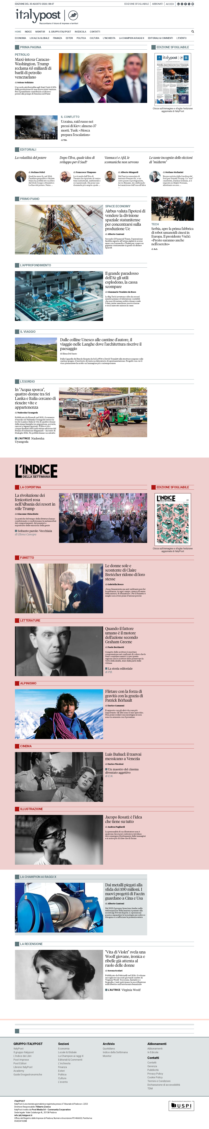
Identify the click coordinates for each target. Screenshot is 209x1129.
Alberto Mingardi (129, 172)
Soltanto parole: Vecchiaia (35, 531)
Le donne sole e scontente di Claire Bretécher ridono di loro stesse (125, 572)
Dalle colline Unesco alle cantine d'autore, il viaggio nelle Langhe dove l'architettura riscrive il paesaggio (100, 344)
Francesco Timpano (86, 172)
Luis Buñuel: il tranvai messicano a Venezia (123, 756)
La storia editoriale (120, 668)
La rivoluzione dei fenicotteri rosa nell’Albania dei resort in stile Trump (35, 502)
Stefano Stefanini (174, 172)
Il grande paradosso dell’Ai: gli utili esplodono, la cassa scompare (122, 280)
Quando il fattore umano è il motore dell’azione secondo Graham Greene (121, 635)
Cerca (193, 31)
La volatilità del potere (30, 158)
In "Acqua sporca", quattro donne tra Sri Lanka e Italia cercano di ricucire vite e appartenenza (35, 398)
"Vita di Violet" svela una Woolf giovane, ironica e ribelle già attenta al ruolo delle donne (125, 959)
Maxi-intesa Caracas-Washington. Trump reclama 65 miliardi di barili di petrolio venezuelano (33, 68)
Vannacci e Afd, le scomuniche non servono (121, 160)
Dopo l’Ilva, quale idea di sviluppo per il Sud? (77, 160)
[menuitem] (19, 31)
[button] (171, 4)
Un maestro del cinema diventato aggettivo (122, 771)
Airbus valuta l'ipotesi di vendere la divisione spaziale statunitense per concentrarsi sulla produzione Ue (125, 220)
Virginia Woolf (131, 990)
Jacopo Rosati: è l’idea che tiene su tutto (123, 819)
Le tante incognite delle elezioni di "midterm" (171, 160)
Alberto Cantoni (116, 234)
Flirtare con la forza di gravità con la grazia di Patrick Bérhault (124, 696)
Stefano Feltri (38, 172)
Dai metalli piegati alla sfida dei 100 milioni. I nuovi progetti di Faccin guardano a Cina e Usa (125, 891)
